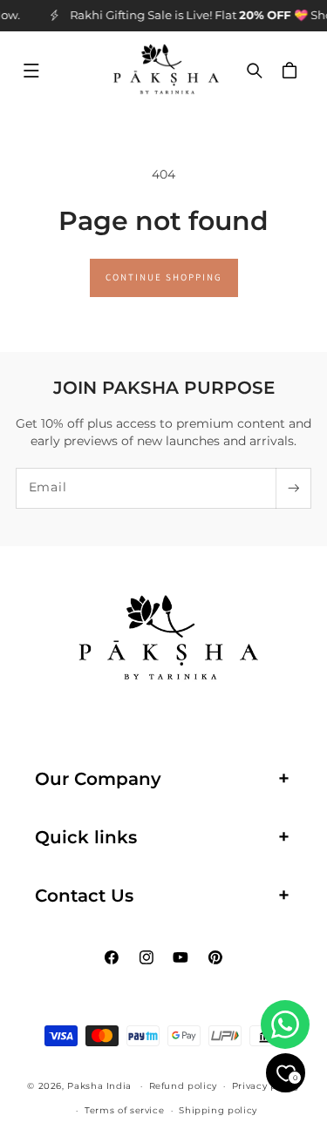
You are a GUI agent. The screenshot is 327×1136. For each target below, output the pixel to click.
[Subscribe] (293, 488)
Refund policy (183, 1085)
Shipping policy (217, 1110)
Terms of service (124, 1110)
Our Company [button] (98, 778)
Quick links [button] (86, 837)
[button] (31, 70)
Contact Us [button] (84, 895)
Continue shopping (164, 277)
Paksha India (99, 1085)
